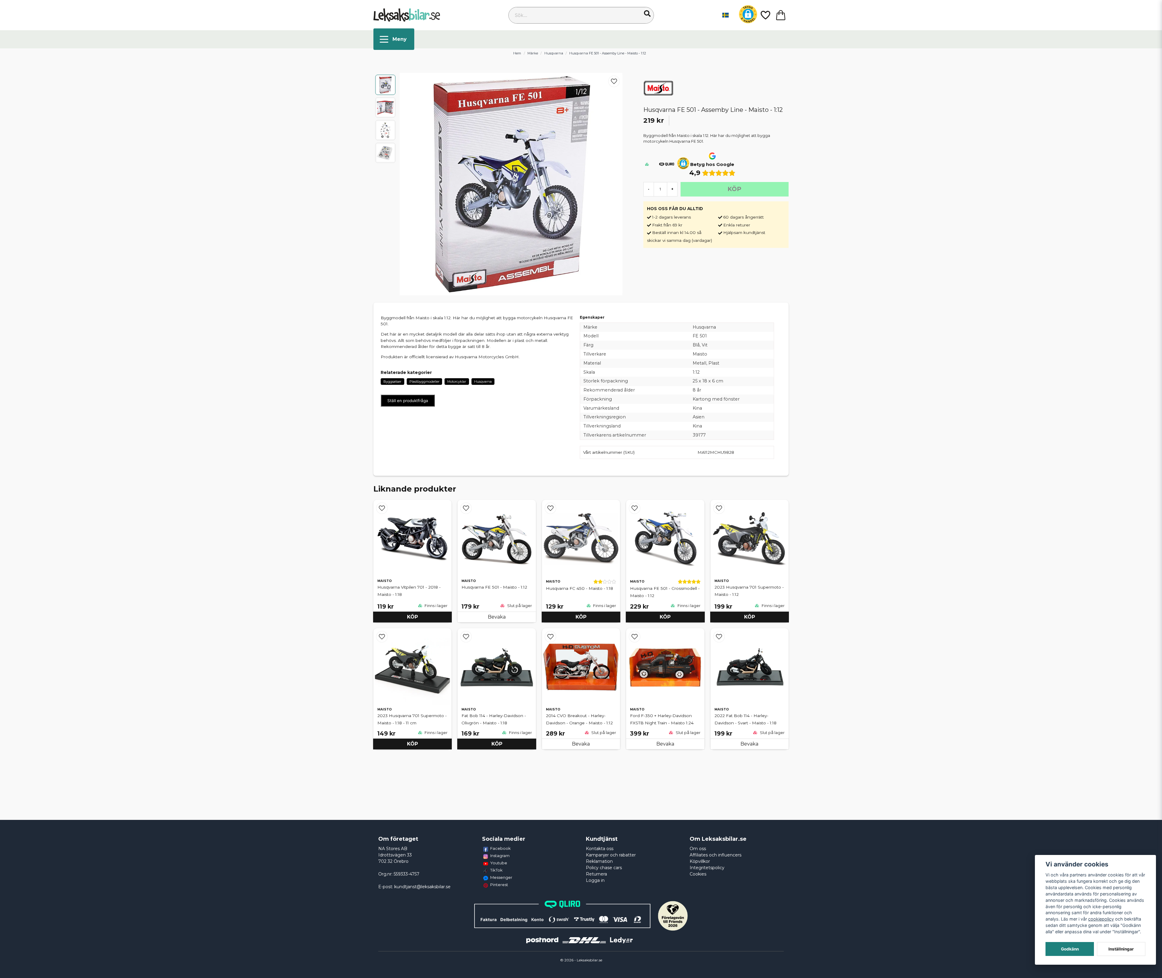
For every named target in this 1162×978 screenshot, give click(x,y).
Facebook (500, 848)
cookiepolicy (1101, 918)
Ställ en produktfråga (407, 400)
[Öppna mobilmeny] (393, 39)
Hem (517, 53)
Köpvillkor (700, 861)
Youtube (498, 862)
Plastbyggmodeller (424, 381)
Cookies (698, 874)
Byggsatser (392, 381)
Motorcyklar (456, 381)
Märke (532, 53)
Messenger (501, 877)
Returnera (596, 874)
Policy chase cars (604, 867)
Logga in (595, 880)
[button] (647, 13)
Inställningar (1121, 949)
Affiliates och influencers (715, 855)
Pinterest (499, 884)
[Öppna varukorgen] (781, 15)
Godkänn (1070, 949)
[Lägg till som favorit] (765, 15)
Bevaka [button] (497, 617)
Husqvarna (553, 53)
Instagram (500, 855)
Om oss (698, 848)
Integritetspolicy (707, 867)
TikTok (496, 870)
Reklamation (599, 861)
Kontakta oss (599, 848)
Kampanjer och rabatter (611, 855)
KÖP (412, 617)
